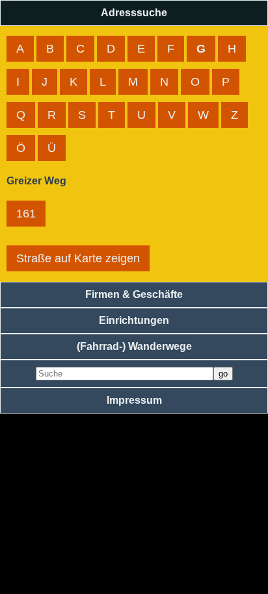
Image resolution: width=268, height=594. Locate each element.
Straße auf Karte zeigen (78, 258)
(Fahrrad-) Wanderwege (134, 346)
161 (26, 213)
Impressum (134, 400)
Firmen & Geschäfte (134, 294)
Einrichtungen (134, 320)
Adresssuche (134, 12)
